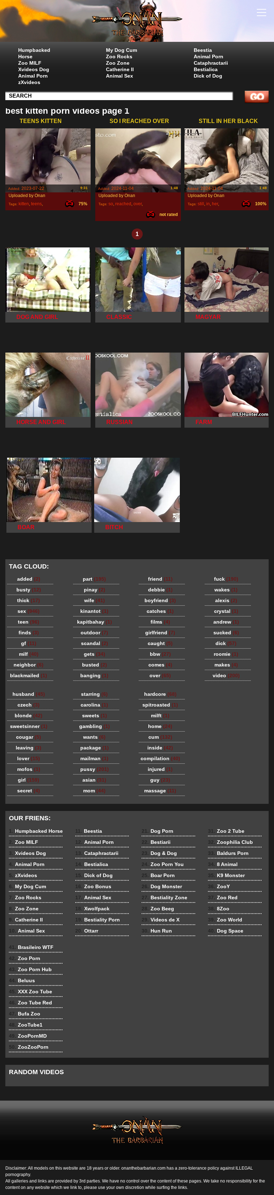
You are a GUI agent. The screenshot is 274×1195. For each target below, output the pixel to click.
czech (28, 705)
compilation (160, 758)
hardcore (160, 694)
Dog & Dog (159, 853)
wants (94, 737)
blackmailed (28, 675)
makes (226, 665)
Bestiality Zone (164, 897)
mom (94, 790)
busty (28, 589)
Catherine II (120, 69)
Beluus (22, 980)
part (94, 579)
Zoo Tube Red (30, 1002)
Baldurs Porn (228, 853)
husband (28, 694)
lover (28, 758)
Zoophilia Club (230, 842)
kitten (24, 203)
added (28, 579)
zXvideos (29, 82)
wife (94, 600)
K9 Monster (226, 875)
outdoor (94, 632)
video (226, 675)
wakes (226, 589)
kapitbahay (94, 622)
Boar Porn (158, 875)
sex (28, 611)
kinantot (94, 611)
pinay (94, 589)
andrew (226, 622)
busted (94, 665)
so (110, 203)
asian (94, 780)
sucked (226, 632)
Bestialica (206, 69)
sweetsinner (28, 726)
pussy (94, 769)
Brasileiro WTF (31, 947)
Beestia (203, 50)
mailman (94, 758)
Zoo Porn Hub (30, 969)
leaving (28, 748)
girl (28, 780)
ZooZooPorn (29, 1047)
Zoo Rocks (119, 56)
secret (28, 790)
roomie (226, 654)
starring (94, 694)
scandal (94, 643)
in (208, 203)
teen (28, 622)
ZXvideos (137, 22)
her (215, 203)
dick (226, 643)
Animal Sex (119, 76)
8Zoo (218, 908)
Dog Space (225, 931)
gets (94, 654)
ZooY (219, 886)
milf (29, 654)
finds (29, 632)
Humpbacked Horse (34, 53)
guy (160, 780)
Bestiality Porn (97, 920)
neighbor (29, 665)
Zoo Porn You (163, 864)
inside (160, 748)
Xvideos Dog (33, 69)
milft (160, 715)
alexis (226, 600)
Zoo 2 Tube (226, 831)
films (160, 622)
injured (160, 769)
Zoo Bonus (93, 886)
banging (94, 675)
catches (160, 611)
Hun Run (157, 931)
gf (28, 643)
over (137, 203)
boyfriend (160, 600)
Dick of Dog (208, 76)
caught (160, 643)
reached (123, 203)
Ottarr (86, 931)
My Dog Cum (121, 50)
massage (160, 790)
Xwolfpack (92, 908)
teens (36, 203)
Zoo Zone (118, 63)
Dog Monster (162, 886)
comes (160, 665)
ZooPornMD (28, 1036)
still (201, 203)
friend (160, 579)
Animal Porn (33, 76)
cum (160, 737)
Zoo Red (223, 897)
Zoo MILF (29, 63)
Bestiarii (156, 842)
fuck (226, 579)
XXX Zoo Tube (30, 991)
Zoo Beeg (158, 908)
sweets (94, 715)
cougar (28, 737)
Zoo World (225, 920)
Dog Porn (157, 831)
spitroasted (160, 705)
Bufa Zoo (24, 1014)
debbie (160, 589)
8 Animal (223, 864)
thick (28, 600)
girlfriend (160, 632)
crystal (226, 611)
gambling (94, 726)
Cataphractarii (211, 63)
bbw (160, 654)
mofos (28, 769)
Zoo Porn (24, 958)
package (94, 748)
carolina (94, 705)
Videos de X (160, 920)
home (160, 726)
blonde (28, 715)
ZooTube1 (25, 1025)
